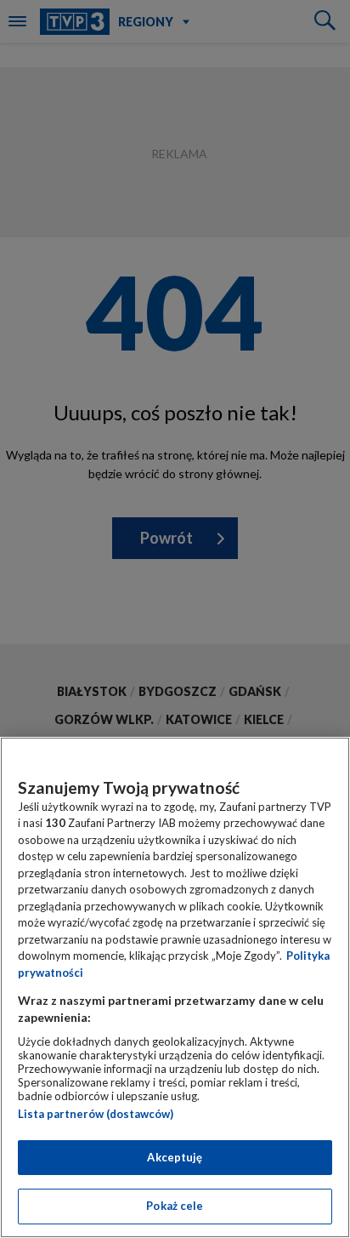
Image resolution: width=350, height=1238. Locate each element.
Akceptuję (174, 1157)
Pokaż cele (174, 1205)
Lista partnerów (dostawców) (95, 1114)
